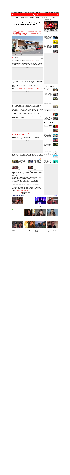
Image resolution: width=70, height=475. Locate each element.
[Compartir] (41, 57)
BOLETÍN (53, 17)
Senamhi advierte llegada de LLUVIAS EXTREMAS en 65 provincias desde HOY (48, 118)
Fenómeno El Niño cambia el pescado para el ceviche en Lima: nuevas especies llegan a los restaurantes (48, 47)
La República (16, 57)
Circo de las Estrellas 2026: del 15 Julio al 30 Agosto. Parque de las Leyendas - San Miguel (48, 127)
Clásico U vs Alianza (26, 12)
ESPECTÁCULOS (44, 17)
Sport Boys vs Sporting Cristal (18, 12)
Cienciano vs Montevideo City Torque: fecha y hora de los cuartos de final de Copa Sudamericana (48, 114)
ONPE (42, 12)
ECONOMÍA (26, 17)
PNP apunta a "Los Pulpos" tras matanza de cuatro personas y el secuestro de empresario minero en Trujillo (48, 38)
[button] (12, 14)
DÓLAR (48, 17)
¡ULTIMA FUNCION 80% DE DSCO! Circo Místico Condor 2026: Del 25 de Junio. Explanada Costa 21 (48, 131)
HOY (12, 12)
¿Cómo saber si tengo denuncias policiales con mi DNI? (48, 99)
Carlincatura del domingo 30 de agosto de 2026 (48, 106)
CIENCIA (36, 17)
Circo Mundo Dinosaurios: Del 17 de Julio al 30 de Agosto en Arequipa (48, 144)
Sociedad (14, 20)
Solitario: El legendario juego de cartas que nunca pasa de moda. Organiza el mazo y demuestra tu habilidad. (48, 157)
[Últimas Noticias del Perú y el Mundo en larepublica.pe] (35, 15)
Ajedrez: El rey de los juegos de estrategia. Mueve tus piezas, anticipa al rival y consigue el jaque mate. (48, 162)
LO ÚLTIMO (16, 17)
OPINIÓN (23, 17)
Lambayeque (18, 190)
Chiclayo (22, 190)
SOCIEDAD (30, 17)
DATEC (51, 17)
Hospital (33, 60)
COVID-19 (19, 64)
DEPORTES (39, 17)
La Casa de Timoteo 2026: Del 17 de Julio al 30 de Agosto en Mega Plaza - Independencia (48, 136)
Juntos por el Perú (38, 12)
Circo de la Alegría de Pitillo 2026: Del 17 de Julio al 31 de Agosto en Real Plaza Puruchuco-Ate (48, 140)
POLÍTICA (20, 17)
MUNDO (33, 17)
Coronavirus (26, 190)
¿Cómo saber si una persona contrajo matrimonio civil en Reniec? (48, 89)
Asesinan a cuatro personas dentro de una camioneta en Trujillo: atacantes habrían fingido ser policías (27, 32)
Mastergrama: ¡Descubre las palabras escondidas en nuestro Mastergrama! (48, 152)
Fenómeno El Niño (47, 12)
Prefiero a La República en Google (26, 193)
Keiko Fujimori (32, 12)
